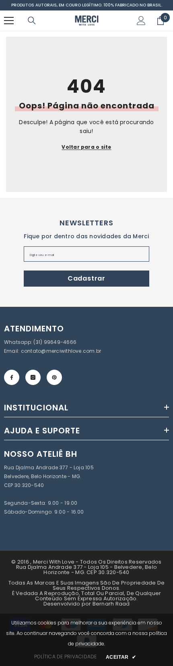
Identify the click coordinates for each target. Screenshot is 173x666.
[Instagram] (33, 377)
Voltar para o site (86, 147)
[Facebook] (11, 377)
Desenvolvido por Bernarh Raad (86, 604)
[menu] (9, 20)
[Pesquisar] (32, 20)
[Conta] (141, 20)
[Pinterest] (54, 377)
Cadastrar (86, 278)
